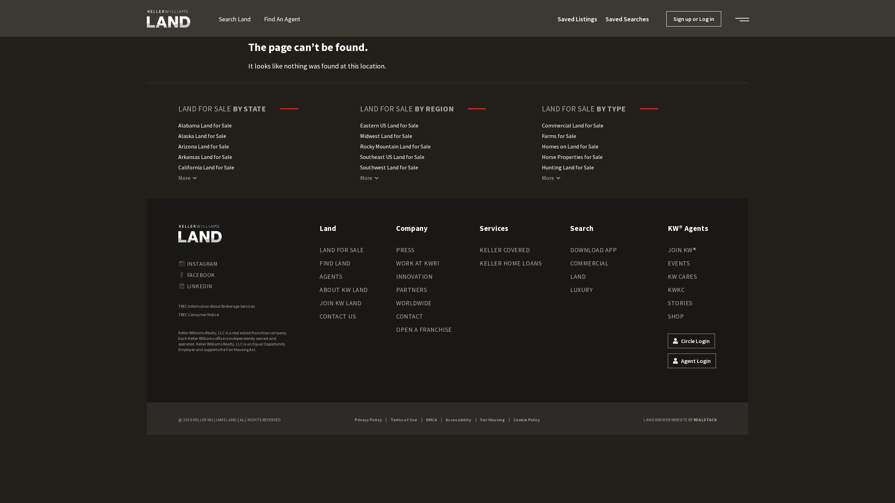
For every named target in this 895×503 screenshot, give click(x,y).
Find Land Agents (335, 269)
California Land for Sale (206, 167)
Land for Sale (342, 250)
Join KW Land (340, 303)
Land (578, 276)
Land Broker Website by (680, 419)
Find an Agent (282, 19)
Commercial (589, 263)
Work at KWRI (417, 263)
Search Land (235, 19)
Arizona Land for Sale (203, 146)
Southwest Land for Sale (389, 167)
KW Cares (682, 276)
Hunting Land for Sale (568, 167)
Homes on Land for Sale (570, 146)
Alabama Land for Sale (205, 125)
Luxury (581, 290)
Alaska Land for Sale (202, 135)
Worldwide (414, 303)
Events (679, 263)
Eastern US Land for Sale (389, 125)
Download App (593, 250)
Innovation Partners (414, 283)
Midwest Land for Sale (386, 135)
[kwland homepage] (200, 233)
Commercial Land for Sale (572, 125)
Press (405, 250)
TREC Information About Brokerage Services (216, 306)
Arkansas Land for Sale (205, 156)
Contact (409, 316)
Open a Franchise (424, 330)
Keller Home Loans (511, 263)
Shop (676, 316)
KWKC (676, 290)
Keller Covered (505, 250)
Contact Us (338, 316)
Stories (680, 303)
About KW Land (344, 290)
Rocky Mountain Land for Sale (395, 146)
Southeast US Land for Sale (392, 156)
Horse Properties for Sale (572, 156)
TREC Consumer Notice (198, 314)
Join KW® (682, 250)
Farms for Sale (559, 135)
